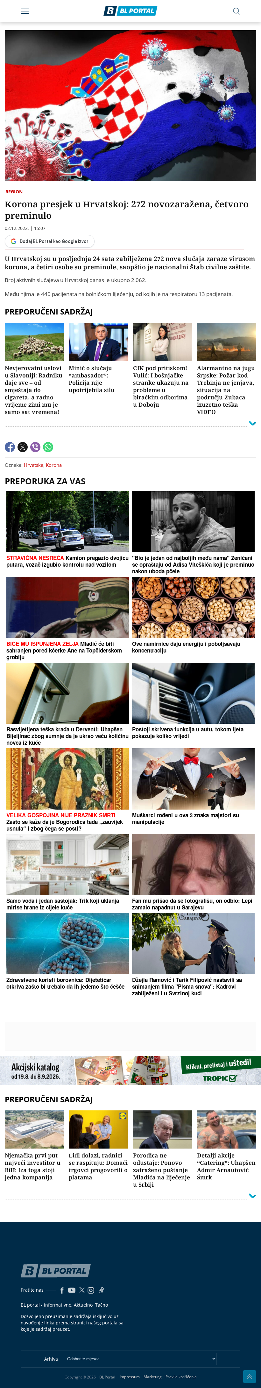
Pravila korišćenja (181, 1376)
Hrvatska (33, 465)
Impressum (130, 1376)
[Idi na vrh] (249, 1376)
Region (14, 192)
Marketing (153, 1376)
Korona (54, 465)
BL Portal (107, 1377)
